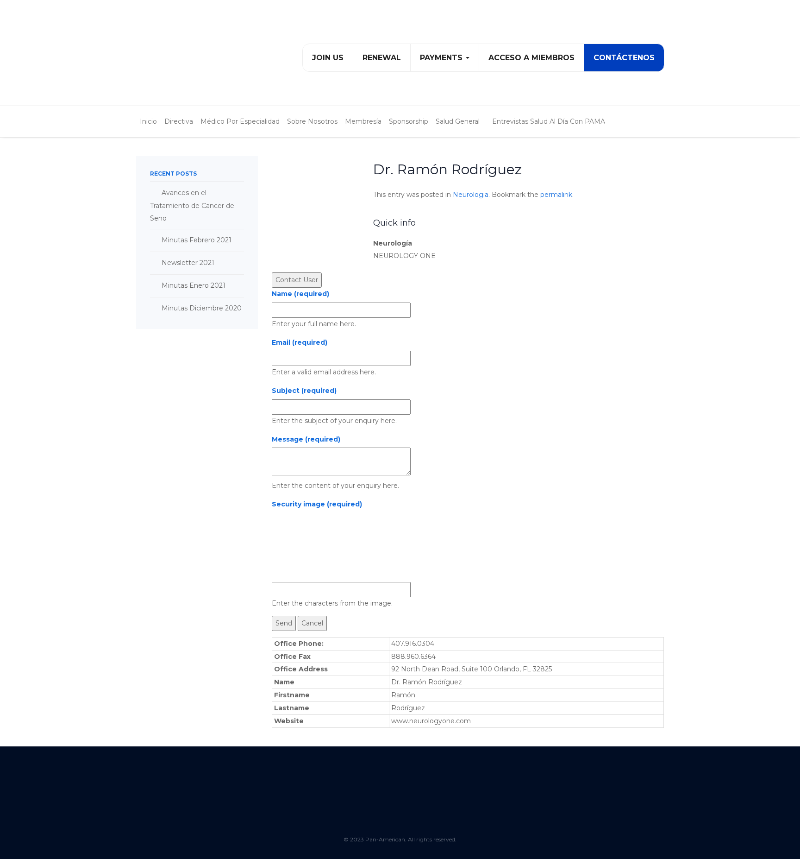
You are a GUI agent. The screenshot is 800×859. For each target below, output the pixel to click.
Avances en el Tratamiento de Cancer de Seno (192, 205)
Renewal (381, 57)
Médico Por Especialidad (240, 121)
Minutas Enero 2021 (193, 285)
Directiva (178, 121)
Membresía (363, 121)
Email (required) (299, 342)
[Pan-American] (184, 56)
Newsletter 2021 (188, 263)
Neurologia (470, 194)
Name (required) (300, 294)
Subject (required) (304, 390)
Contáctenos (624, 57)
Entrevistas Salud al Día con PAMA (548, 121)
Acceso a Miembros (531, 57)
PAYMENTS (442, 57)
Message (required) (306, 439)
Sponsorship (408, 121)
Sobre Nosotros (312, 121)
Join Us (328, 57)
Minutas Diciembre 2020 (202, 308)
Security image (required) (317, 504)
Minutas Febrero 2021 (196, 240)
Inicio (148, 121)
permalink (556, 194)
